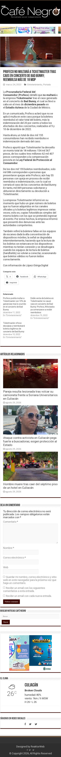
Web (5, 567)
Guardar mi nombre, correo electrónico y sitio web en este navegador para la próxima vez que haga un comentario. (29, 579)
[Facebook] (25, 724)
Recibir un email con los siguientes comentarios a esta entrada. (24, 589)
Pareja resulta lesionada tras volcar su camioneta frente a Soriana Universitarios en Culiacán (30, 395)
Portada (47, 84)
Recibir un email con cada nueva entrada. (29, 595)
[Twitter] (30, 724)
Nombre (8, 547)
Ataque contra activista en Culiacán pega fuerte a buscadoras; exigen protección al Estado (30, 441)
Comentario (10, 521)
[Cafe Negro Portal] (30, 11)
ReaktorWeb (38, 746)
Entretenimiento (34, 84)
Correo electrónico (14, 557)
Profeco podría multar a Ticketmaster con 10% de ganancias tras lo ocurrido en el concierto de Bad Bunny (14, 304)
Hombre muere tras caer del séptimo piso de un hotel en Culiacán (30, 485)
